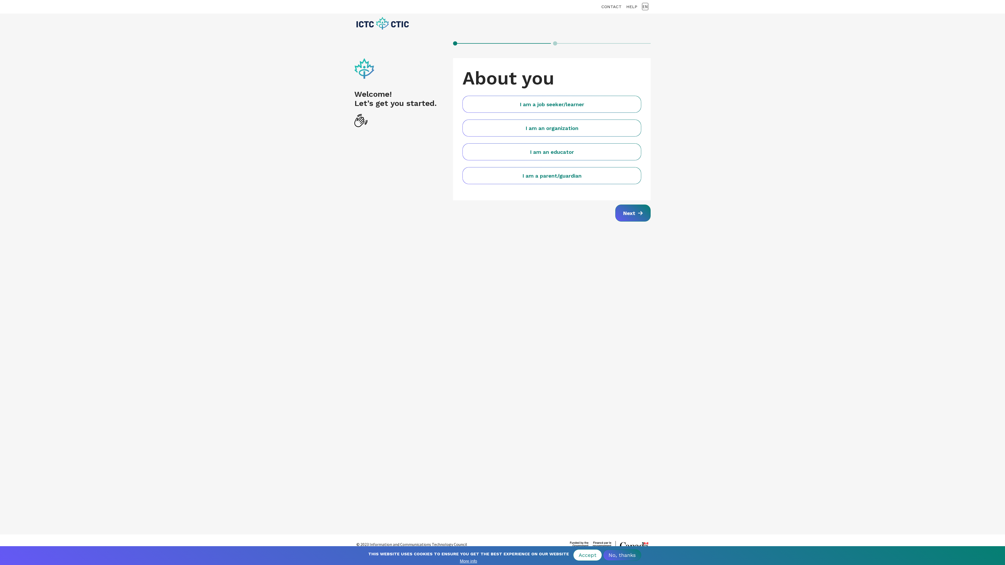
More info (468, 561)
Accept (587, 555)
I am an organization (552, 128)
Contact (611, 6)
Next (630, 213)
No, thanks (622, 555)
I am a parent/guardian (552, 176)
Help (631, 6)
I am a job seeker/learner (552, 104)
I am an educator (552, 152)
